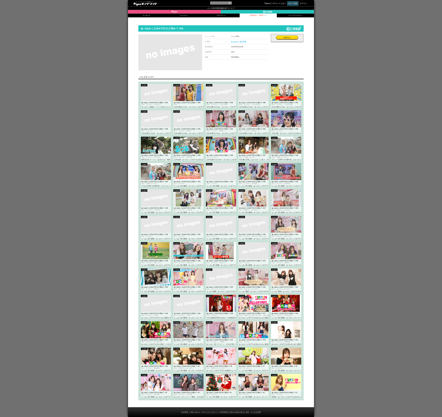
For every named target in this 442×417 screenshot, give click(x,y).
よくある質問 (256, 412)
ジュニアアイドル (295, 15)
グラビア (221, 15)
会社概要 (184, 412)
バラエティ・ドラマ (258, 15)
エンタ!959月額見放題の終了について (221, 8)
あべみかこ (235, 41)
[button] (200, 36)
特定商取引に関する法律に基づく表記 (234, 412)
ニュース (184, 15)
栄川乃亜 (243, 41)
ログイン (287, 38)
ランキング (146, 15)
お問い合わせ (194, 412)
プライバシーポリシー (209, 412)
